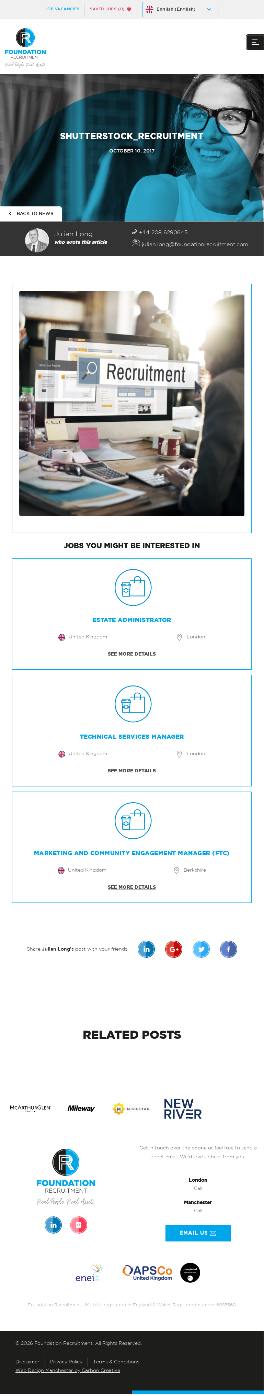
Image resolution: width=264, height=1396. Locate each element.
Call (198, 1188)
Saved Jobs (107, 9)
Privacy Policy (66, 1362)
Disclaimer (27, 1362)
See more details (132, 654)
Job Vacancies (62, 9)
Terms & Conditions (116, 1362)
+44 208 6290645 (162, 233)
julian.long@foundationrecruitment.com (194, 245)
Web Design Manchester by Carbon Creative (67, 1370)
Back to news (35, 214)
